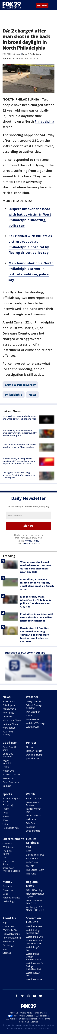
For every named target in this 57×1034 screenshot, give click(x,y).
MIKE (28, 847)
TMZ (5, 857)
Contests (7, 843)
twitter (22, 995)
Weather (32, 697)
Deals (5, 893)
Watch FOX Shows (8, 863)
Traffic (6, 766)
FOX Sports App (11, 827)
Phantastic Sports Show (12, 800)
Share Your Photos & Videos (11, 869)
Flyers (6, 812)
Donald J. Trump (34, 754)
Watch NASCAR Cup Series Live (34, 942)
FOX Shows (8, 847)
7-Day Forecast (34, 701)
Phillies (6, 816)
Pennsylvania (9, 708)
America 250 (9, 701)
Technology (9, 901)
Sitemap (7, 952)
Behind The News (35, 854)
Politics (31, 742)
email (40, 995)
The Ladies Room (35, 869)
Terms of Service (30, 543)
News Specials (33, 815)
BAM (28, 850)
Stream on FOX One (33, 920)
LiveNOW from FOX (33, 810)
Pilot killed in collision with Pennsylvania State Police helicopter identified (37, 617)
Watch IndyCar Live (33, 948)
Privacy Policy (32, 540)
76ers (5, 820)
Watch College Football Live (33, 931)
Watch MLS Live (34, 979)
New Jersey (8, 712)
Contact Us (8, 926)
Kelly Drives (32, 862)
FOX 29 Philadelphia (11, 54)
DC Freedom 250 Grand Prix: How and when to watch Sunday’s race (19, 417)
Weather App (32, 726)
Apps (5, 922)
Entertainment (13, 839)
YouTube (30, 826)
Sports (7, 794)
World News (9, 727)
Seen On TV (9, 778)
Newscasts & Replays (33, 804)
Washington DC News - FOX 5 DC (35, 908)
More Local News (12, 720)
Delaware (7, 716)
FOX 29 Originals (32, 840)
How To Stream (34, 798)
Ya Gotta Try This (11, 774)
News (32, 395)
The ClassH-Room (9, 852)
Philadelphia (44, 121)
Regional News (32, 883)
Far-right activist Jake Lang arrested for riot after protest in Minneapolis (19, 475)
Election (30, 747)
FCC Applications (11, 933)
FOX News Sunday (8, 733)
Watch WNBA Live (33, 974)
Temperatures (33, 719)
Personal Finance (11, 897)
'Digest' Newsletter (8, 762)
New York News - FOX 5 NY (35, 902)
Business (7, 886)
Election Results (34, 750)
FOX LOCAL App (34, 890)
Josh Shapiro (32, 758)
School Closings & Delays (34, 706)
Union (6, 824)
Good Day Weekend (8, 755)
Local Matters (33, 830)
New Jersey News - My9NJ (35, 895)
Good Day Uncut (11, 782)
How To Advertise (12, 937)
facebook (16, 995)
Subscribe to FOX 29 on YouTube (25, 652)
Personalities (9, 941)
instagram (28, 995)
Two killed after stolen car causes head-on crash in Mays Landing (19, 445)
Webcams (31, 819)
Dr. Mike (7, 785)
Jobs (5, 949)
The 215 (30, 866)
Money (7, 882)
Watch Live (42, 5)
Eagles (6, 808)
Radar (29, 715)
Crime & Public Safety (31, 54)
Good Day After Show (11, 748)
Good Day (9, 742)
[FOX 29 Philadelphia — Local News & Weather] (12, 5)
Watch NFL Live (34, 926)
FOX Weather (33, 711)
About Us (9, 918)
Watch (30, 794)
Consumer (8, 890)
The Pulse (31, 873)
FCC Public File (10, 930)
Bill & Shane (32, 858)
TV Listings (8, 945)
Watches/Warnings (35, 723)
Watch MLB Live (34, 936)
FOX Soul (30, 823)
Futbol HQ (8, 805)
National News (10, 724)
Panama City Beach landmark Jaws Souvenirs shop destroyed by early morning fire (20, 433)
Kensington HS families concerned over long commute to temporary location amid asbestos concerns (34, 635)
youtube (34, 995)
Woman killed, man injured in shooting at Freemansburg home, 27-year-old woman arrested (19, 461)
